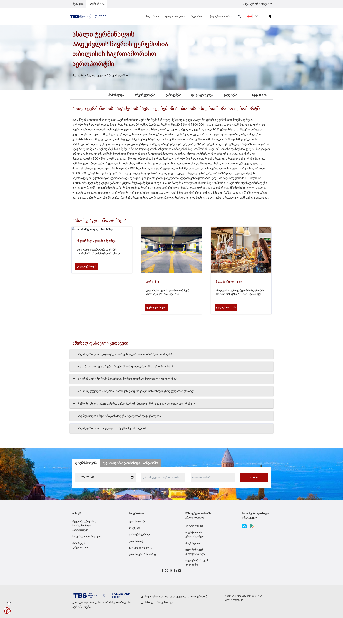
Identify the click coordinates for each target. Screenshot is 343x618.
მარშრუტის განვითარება (80, 545)
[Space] (90, 16)
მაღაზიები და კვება (140, 548)
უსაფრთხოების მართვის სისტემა (195, 552)
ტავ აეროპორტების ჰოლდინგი (196, 563)
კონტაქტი (147, 602)
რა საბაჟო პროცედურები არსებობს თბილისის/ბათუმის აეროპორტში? (125, 366)
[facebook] (162, 570)
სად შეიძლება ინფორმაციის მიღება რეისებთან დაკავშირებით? (120, 416)
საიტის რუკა (165, 602)
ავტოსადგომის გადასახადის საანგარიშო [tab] (130, 463)
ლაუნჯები (134, 528)
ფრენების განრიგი (140, 534)
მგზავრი (78, 4)
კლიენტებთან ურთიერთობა (189, 596)
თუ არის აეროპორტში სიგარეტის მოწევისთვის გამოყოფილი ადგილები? (127, 379)
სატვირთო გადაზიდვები (86, 536)
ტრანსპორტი (136, 541)
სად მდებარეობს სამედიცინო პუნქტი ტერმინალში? (111, 428)
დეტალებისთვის (86, 266)
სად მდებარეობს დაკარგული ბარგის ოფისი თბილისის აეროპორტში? (125, 354)
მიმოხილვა (116, 95)
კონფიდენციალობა (154, 596)
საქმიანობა (97, 4)
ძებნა (254, 477)
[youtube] (179, 570)
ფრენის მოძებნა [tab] (86, 463)
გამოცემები (173, 95)
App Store (259, 95)
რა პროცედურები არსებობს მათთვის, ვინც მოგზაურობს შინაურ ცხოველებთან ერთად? (136, 391)
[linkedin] (175, 570)
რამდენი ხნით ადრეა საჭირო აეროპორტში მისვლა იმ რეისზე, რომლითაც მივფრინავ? (136, 404)
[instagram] (171, 570)
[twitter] (166, 570)
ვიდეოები (230, 95)
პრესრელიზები (145, 95)
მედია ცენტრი (96, 75)
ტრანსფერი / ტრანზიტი (143, 554)
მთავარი (78, 75)
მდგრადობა (192, 543)
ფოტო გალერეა (202, 95)
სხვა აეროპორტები (256, 4)
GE (256, 16)
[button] (239, 16)
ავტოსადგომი (137, 521)
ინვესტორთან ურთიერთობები (194, 534)
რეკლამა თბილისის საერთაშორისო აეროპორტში (84, 526)
